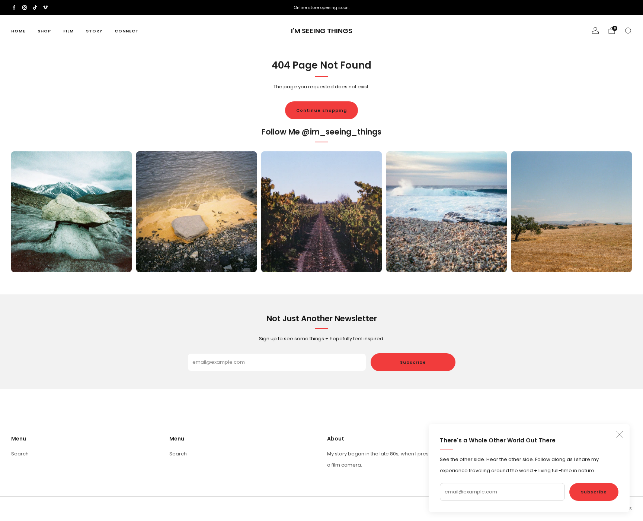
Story (94, 31)
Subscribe (594, 492)
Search (20, 453)
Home (18, 31)
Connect (127, 31)
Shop (44, 31)
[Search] (628, 30)
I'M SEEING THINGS (321, 31)
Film (68, 31)
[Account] (595, 30)
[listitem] (321, 7)
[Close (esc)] (620, 434)
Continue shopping (321, 110)
